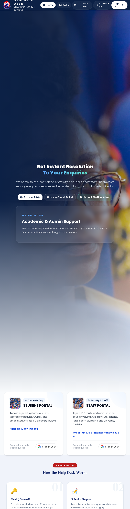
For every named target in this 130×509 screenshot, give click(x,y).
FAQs (66, 5)
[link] (33, 423)
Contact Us (104, 5)
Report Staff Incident (96, 197)
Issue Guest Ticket (61, 197)
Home (50, 5)
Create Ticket (84, 5)
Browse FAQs (32, 197)
